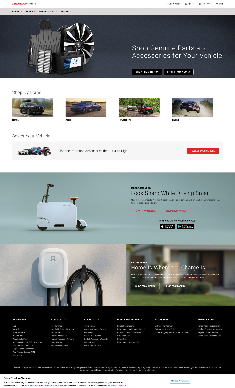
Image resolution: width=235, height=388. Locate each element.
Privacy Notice (34, 385)
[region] (117, 381)
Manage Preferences (180, 380)
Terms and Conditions (116, 385)
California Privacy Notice (54, 385)
